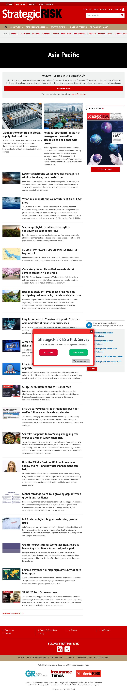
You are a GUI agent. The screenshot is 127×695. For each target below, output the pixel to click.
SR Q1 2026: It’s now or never (40, 592)
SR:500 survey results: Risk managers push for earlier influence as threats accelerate (50, 410)
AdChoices (106, 630)
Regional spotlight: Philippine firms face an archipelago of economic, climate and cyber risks (51, 293)
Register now (63, 88)
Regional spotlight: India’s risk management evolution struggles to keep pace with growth (62, 138)
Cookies (8, 633)
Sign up (92, 369)
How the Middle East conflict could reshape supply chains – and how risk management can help (50, 465)
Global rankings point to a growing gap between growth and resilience (51, 495)
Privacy (74, 630)
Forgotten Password (37, 658)
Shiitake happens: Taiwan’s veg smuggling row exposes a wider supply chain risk (50, 435)
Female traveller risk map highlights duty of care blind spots (51, 571)
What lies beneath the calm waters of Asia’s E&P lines (51, 200)
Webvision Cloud (69, 689)
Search (122, 15)
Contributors (56, 658)
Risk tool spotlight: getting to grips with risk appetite (49, 366)
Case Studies (25, 33)
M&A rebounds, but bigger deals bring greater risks (50, 521)
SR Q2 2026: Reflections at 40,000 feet (46, 387)
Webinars (92, 33)
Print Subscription (103, 9)
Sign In (118, 9)
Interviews (46, 33)
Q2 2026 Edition (93, 108)
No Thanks (48, 352)
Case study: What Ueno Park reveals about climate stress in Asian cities (48, 271)
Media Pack (81, 658)
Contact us (9, 630)
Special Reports (80, 33)
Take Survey (78, 352)
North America (46, 4)
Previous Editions (105, 33)
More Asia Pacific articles (12, 613)
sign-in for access (78, 94)
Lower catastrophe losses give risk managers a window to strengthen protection (50, 175)
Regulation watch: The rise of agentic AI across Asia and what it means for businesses (51, 321)
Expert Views (66, 33)
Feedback (70, 658)
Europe (32, 4)
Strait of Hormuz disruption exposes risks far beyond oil (49, 251)
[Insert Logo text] (32, 20)
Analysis (14, 33)
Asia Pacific (21, 4)
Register (87, 9)
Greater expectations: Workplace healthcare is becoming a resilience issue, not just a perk (50, 546)
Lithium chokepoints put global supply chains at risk (21, 134)
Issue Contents (105, 169)
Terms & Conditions (48, 630)
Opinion (56, 33)
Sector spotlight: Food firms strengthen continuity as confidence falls (46, 228)
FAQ (42, 633)
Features (36, 33)
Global (9, 4)
